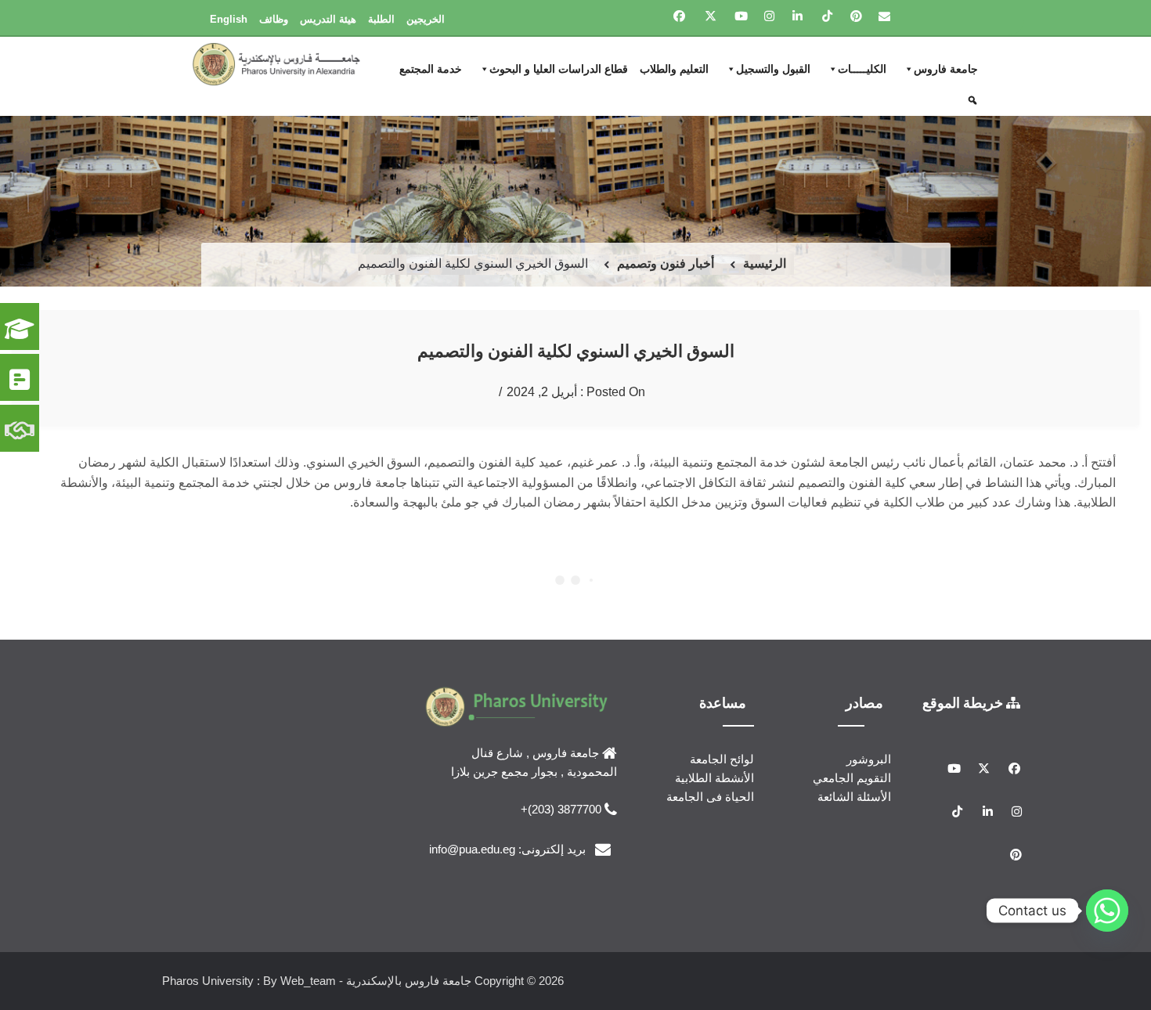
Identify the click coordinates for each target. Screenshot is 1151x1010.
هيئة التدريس (328, 19)
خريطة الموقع (964, 702)
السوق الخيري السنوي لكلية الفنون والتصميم (575, 350)
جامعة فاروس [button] (946, 69)
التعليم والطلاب (674, 69)
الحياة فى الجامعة (710, 796)
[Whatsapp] (1107, 910)
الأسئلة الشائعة (854, 796)
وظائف (273, 19)
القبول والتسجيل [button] (773, 69)
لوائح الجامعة (722, 759)
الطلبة (381, 19)
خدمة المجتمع (430, 69)
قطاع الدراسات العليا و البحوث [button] (558, 69)
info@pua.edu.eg (472, 849)
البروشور (868, 759)
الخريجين (425, 19)
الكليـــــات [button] (862, 69)
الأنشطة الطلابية (714, 778)
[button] (974, 100)
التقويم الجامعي (852, 778)
